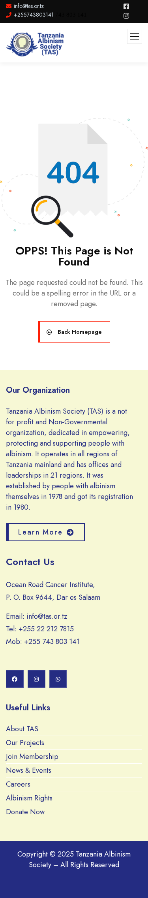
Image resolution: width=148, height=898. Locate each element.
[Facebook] (15, 679)
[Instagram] (36, 679)
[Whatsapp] (58, 679)
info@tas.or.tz (46, 616)
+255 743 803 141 (52, 641)
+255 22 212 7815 (46, 629)
